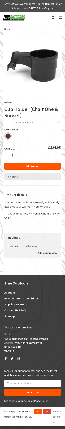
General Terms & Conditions (21, 298)
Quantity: (9, 148)
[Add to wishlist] (58, 122)
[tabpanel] (32, 65)
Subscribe (32, 392)
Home (7, 29)
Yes (38, 411)
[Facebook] (5, 358)
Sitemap (9, 316)
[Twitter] (12, 358)
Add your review (47, 253)
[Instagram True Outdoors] (18, 358)
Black (8, 136)
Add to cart (33, 166)
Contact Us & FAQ (15, 310)
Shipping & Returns (16, 304)
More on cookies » (57, 416)
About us (9, 292)
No (47, 411)
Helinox (8, 102)
